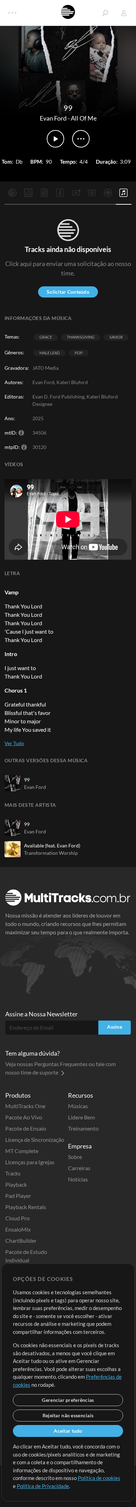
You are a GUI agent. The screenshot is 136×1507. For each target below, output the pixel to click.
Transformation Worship (51, 853)
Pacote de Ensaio (25, 1128)
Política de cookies (99, 1478)
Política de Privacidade (43, 1486)
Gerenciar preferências (68, 1400)
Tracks (13, 1173)
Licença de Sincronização (34, 1139)
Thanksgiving (81, 337)
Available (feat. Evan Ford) (52, 845)
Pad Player (18, 1195)
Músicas (78, 1106)
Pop (79, 352)
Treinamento (83, 1128)
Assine (114, 1027)
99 (27, 780)
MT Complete (21, 1150)
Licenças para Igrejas (29, 1162)
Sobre (75, 1156)
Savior (116, 337)
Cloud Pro (17, 1218)
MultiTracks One (25, 1106)
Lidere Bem (81, 1117)
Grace (45, 337)
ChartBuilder (21, 1240)
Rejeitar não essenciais (68, 1415)
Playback (16, 1184)
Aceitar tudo (68, 1431)
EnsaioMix (18, 1229)
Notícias (78, 1179)
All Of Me (84, 118)
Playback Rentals (25, 1206)
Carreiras (79, 1168)
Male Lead (49, 352)
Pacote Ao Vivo (23, 1117)
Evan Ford (53, 118)
